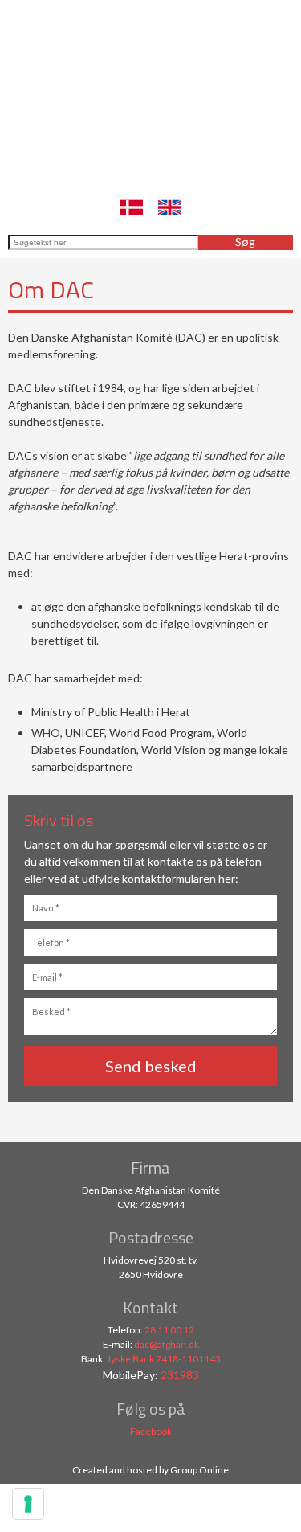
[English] (169, 207)
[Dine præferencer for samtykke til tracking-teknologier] (28, 1504)
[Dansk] (131, 207)
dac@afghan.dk (166, 1344)
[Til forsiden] (150, 121)
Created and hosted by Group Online (150, 1470)
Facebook (151, 1431)
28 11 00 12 (169, 1330)
